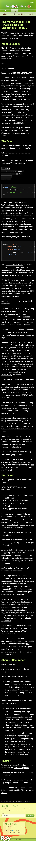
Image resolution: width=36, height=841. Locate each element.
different (18, 631)
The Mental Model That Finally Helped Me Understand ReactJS (15, 24)
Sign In (32, 2)
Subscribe (30, 815)
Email (3, 813)
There (3, 631)
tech (13, 14)
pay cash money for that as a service (15, 429)
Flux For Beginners (21, 768)
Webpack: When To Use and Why (18, 782)
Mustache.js (6, 375)
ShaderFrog (6, 444)
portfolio (5, 11)
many (12, 631)
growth (30, 14)
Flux (24, 631)
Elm (32, 464)
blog (14, 11)
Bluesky (15, 830)
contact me (14, 832)
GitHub (8, 832)
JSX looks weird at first (14, 264)
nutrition (21, 14)
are (8, 631)
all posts (6, 14)
